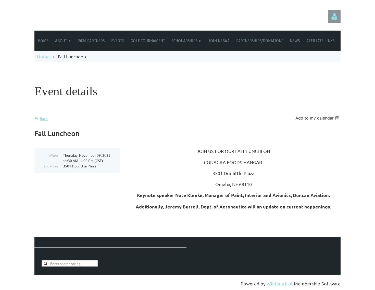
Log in (334, 16)
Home (43, 56)
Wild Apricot (280, 283)
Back (44, 118)
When (53, 155)
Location (51, 166)
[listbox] (318, 118)
